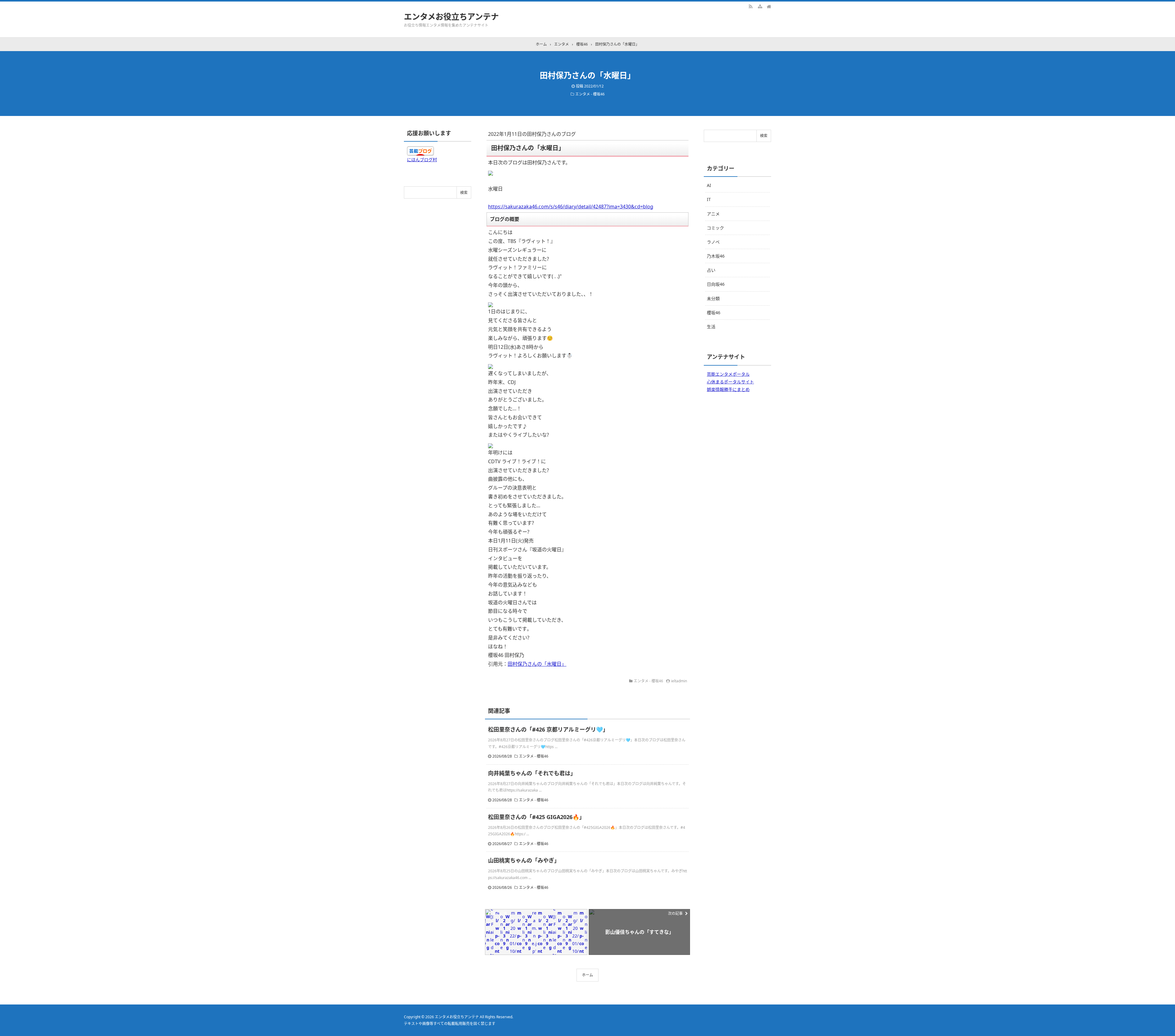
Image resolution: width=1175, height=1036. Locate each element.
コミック (715, 228)
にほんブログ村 (422, 159)
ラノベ (713, 242)
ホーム (587, 975)
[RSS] (750, 6)
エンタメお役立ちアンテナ (451, 16)
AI (709, 185)
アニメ (713, 214)
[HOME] (769, 6)
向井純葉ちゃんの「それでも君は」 (532, 773)
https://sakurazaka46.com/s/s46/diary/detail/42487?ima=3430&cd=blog (570, 206)
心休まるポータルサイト (730, 382)
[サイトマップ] (759, 6)
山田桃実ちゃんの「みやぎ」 (524, 860)
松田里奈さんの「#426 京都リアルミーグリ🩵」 (548, 729)
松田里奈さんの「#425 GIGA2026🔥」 (536, 817)
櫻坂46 (713, 312)
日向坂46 (716, 284)
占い (711, 270)
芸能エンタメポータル (728, 374)
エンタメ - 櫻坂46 (590, 94)
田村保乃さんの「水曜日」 (537, 664)
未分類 (713, 298)
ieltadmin (679, 681)
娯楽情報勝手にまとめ (728, 389)
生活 (711, 327)
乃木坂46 (716, 256)
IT (709, 199)
